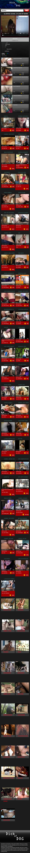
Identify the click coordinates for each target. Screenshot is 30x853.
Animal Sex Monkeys (17, 95)
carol (5, 416)
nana (22, 206)
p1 (18, 227)
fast (4, 148)
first (7, 378)
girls (8, 513)
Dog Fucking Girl (16, 86)
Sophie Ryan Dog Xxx (17, 67)
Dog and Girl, (9, 49)
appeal (19, 323)
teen (21, 305)
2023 (19, 416)
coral (7, 186)
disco (5, 305)
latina (5, 453)
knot (4, 287)
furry (20, 398)
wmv (19, 453)
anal (5, 227)
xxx (20, 186)
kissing (7, 287)
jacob (21, 552)
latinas (21, 341)
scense (5, 473)
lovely (5, 267)
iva (7, 342)
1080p (5, 398)
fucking (5, 513)
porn (19, 305)
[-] (8, 53)
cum (20, 227)
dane (7, 492)
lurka (19, 287)
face (4, 492)
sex (6, 148)
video (19, 206)
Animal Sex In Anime (17, 58)
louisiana (7, 593)
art (8, 227)
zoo (6, 227)
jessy (19, 552)
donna (7, 305)
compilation (6, 434)
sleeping (19, 572)
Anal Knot (15, 104)
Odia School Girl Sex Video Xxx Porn (20, 77)
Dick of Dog (18, 5)
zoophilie (5, 166)
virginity (5, 378)
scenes (21, 167)
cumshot (19, 473)
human (21, 512)
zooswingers (20, 532)
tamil (5, 247)
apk (18, 186)
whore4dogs (6, 323)
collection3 (20, 378)
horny (19, 341)
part (19, 167)
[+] (6, 53)
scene (5, 206)
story (7, 247)
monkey (19, 491)
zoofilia (19, 130)
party (5, 186)
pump (7, 360)
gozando (5, 572)
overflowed (7, 51)
